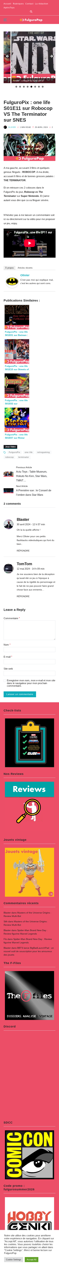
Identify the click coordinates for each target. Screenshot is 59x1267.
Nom (7, 644)
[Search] (31, 11)
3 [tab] (24, 87)
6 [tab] (35, 87)
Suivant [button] (51, 56)
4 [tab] (28, 87)
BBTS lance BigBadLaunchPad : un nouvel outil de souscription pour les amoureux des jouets (29, 951)
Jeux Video (10, 447)
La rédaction (41, 4)
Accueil (7, 4)
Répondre (23, 550)
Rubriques (18, 4)
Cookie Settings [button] (13, 1259)
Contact (29, 4)
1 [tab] (16, 87)
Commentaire (12, 618)
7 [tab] (39, 87)
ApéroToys (9, 8)
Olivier (12, 127)
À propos (9, 268)
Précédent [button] (7, 56)
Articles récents (25, 268)
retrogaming (43, 452)
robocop (9, 457)
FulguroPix (14, 452)
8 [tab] (43, 87)
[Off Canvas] (5, 20)
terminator (23, 457)
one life (29, 452)
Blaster (7, 912)
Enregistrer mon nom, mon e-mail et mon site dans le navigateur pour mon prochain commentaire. (31, 683)
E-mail (8, 656)
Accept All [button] (31, 1259)
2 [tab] (20, 87)
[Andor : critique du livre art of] (30, 57)
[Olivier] (12, 281)
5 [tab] (31, 87)
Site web (8, 668)
